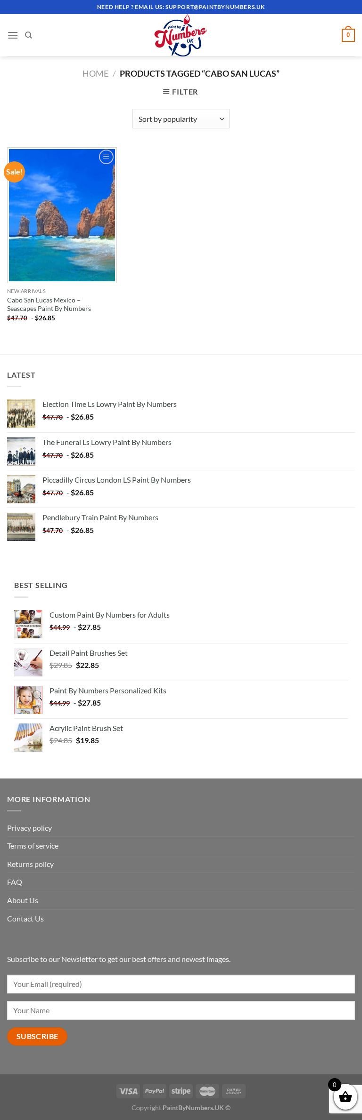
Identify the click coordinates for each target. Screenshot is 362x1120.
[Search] (28, 35)
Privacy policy (29, 827)
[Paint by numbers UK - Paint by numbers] (181, 35)
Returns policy (30, 863)
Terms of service (32, 845)
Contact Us (25, 918)
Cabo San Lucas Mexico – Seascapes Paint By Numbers (49, 304)
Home (95, 73)
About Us (22, 900)
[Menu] (12, 35)
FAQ (14, 881)
